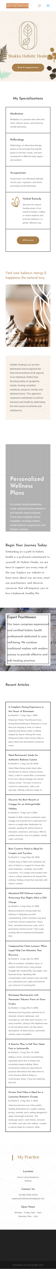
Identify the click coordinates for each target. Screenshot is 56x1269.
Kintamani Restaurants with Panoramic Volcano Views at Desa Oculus (26, 999)
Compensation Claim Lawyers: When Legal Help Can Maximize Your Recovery (27, 950)
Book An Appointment (28, 67)
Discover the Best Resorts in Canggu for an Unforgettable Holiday (24, 804)
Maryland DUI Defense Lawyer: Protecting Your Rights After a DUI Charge (27, 898)
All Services (28, 240)
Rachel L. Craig (18, 715)
